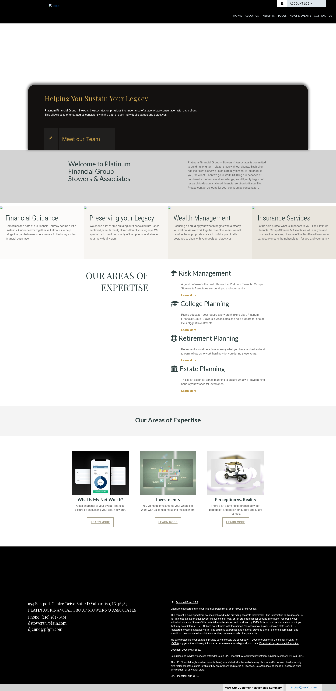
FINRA (291, 656)
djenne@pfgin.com (45, 629)
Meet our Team (81, 139)
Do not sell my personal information (279, 643)
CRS (195, 676)
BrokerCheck (249, 608)
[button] (251, 15)
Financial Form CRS (187, 602)
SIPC (300, 656)
